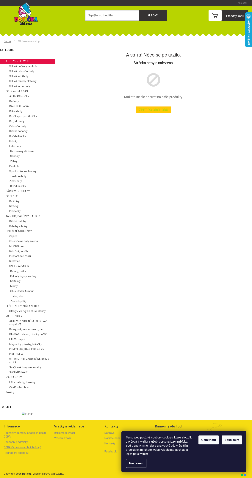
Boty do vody (16, 121)
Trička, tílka (16, 296)
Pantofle (14, 166)
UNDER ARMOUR (19, 266)
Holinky (13, 141)
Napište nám (112, 438)
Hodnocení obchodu (16, 453)
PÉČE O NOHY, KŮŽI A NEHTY (22, 306)
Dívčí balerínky (17, 136)
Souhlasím (232, 440)
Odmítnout (208, 440)
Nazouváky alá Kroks (22, 151)
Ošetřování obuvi (19, 387)
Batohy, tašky (18, 271)
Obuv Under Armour (22, 291)
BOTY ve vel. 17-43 (17, 91)
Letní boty (15, 146)
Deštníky (14, 201)
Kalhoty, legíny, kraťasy (23, 276)
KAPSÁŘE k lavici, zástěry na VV (28, 334)
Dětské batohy (17, 221)
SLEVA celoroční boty (21, 71)
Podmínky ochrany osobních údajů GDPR (25, 434)
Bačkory (14, 101)
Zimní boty (15, 181)
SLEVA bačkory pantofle (23, 66)
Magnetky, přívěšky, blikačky (25, 344)
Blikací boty (16, 111)
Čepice (13, 236)
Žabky (13, 161)
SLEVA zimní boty (19, 86)
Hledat (153, 15)
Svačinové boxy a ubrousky (25, 367)
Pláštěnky (15, 211)
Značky (10, 392)
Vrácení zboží (62, 438)
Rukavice (14, 261)
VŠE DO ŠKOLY (14, 316)
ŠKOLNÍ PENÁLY (18, 372)
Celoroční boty (17, 126)
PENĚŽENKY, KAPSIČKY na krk (26, 349)
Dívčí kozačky (18, 186)
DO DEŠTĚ (12, 196)
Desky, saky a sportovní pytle (26, 329)
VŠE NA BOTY (14, 377)
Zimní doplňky (18, 301)
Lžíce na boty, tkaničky (22, 382)
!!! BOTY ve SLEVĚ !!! (17, 61)
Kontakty (109, 443)
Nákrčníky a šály (18, 251)
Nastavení (136, 463)
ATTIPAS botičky (19, 96)
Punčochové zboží (20, 256)
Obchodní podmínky (16, 442)
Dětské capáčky (18, 131)
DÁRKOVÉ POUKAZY (18, 191)
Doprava (109, 433)
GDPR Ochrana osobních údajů (22, 447)
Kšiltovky (15, 281)
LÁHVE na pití (17, 339)
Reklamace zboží (64, 433)
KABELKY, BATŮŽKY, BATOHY (23, 216)
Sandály (15, 156)
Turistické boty (17, 176)
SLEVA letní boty (19, 76)
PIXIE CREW (16, 354)
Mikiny (14, 286)
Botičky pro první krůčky (23, 116)
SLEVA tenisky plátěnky (23, 81)
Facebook (110, 451)
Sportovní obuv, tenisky (22, 171)
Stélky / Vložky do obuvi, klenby (27, 311)
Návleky (13, 206)
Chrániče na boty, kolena (23, 241)
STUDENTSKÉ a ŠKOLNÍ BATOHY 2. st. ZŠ (29, 361)
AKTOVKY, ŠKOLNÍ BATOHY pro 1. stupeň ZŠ (28, 323)
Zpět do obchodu (153, 110)
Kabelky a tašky (18, 226)
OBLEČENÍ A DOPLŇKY (19, 231)
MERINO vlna (16, 246)
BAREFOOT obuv (19, 106)
